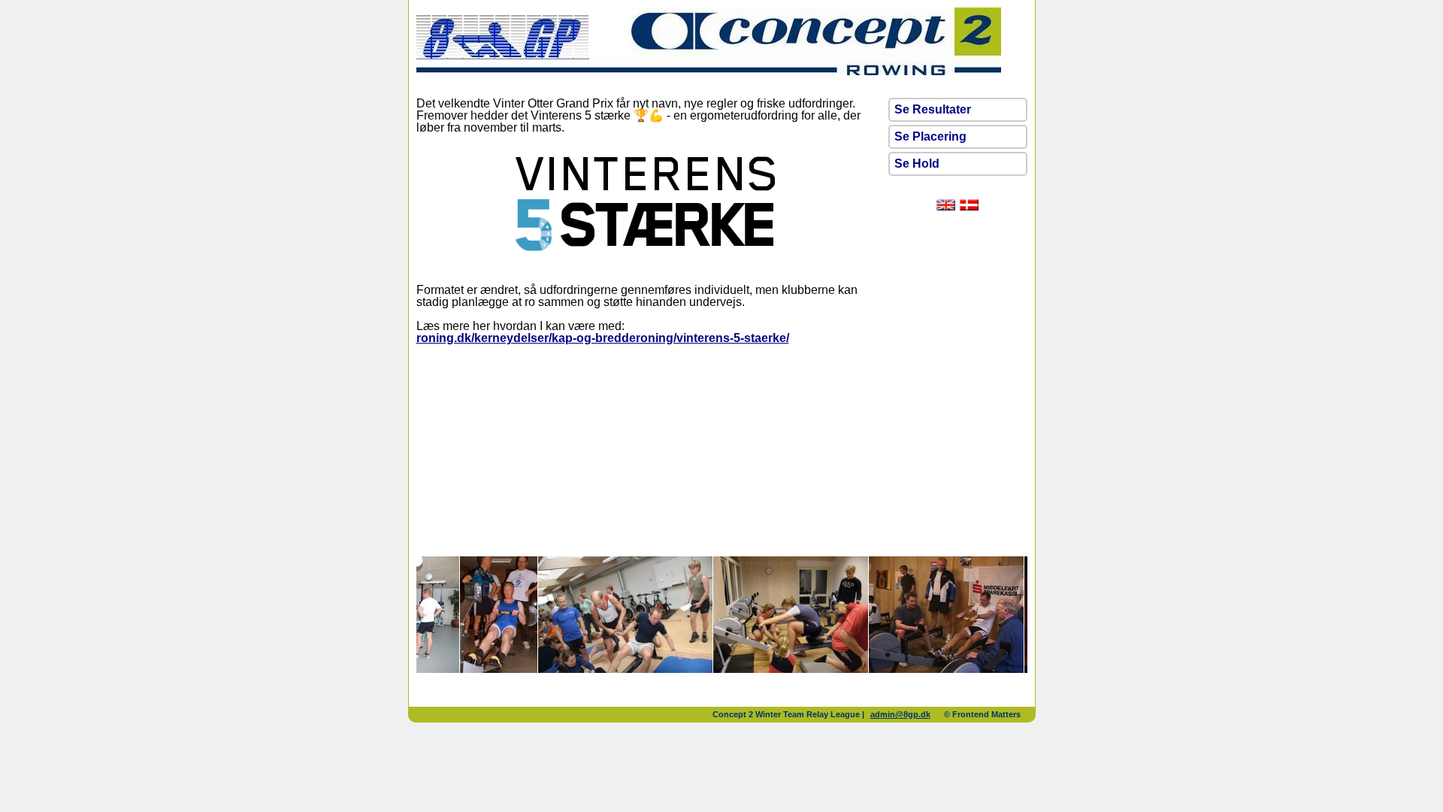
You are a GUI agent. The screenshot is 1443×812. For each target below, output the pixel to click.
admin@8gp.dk (900, 714)
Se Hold (916, 163)
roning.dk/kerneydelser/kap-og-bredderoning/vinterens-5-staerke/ (602, 338)
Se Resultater (932, 109)
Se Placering (930, 136)
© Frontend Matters (982, 714)
